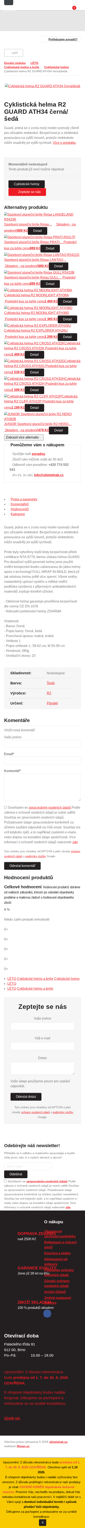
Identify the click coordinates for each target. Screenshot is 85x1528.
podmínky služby (35, 856)
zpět (15, 53)
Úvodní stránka (15, 63)
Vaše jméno (42, 1018)
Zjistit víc (12, 1418)
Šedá (51, 683)
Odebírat (15, 1174)
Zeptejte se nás (29, 192)
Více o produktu (64, 142)
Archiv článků (55, 1292)
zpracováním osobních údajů (50, 807)
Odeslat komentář (22, 865)
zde (75, 842)
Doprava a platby (57, 1253)
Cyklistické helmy (56, 67)
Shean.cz (23, 1446)
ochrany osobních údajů (35, 1112)
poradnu (38, 454)
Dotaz (42, 1058)
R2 (49, 693)
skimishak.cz (58, 1441)
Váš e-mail (42, 1038)
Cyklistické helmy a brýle (21, 67)
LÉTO (34, 63)
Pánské (52, 703)
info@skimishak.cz (49, 475)
